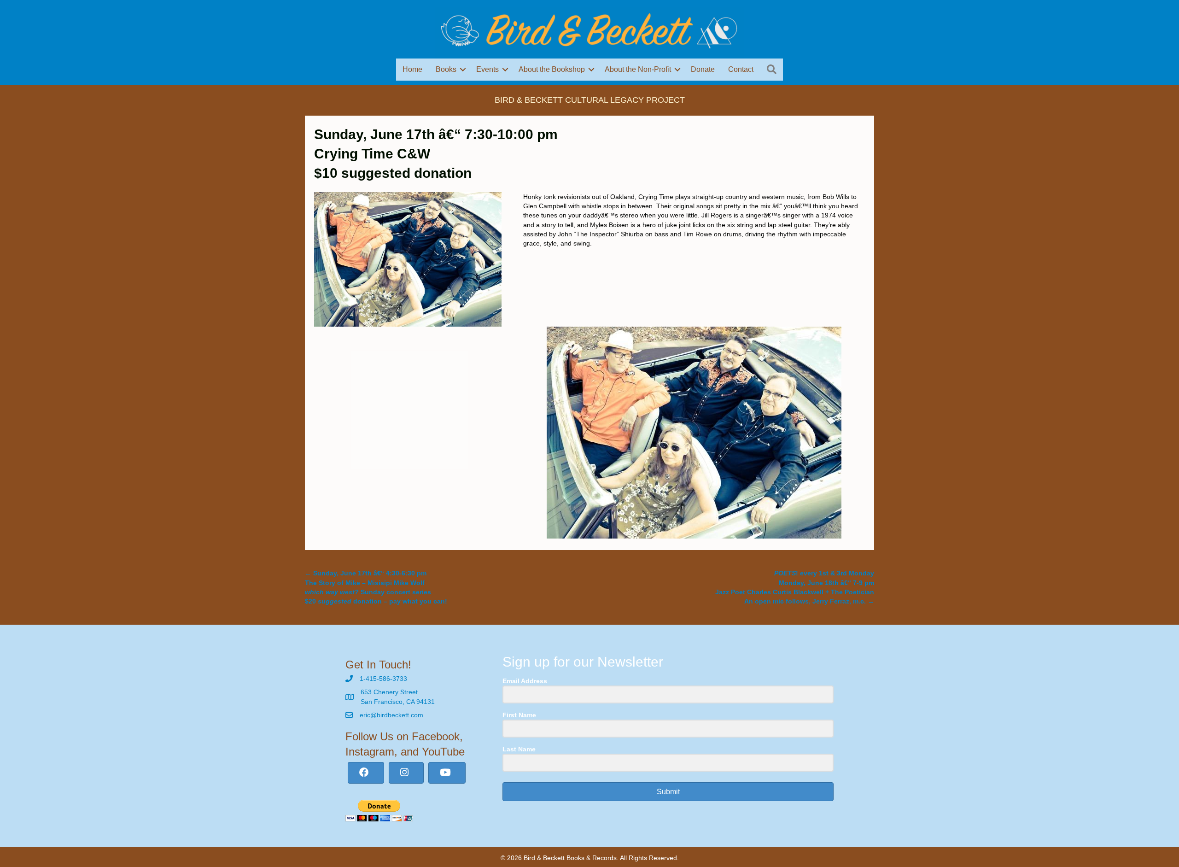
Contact (740, 69)
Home (412, 69)
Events (487, 69)
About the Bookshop (552, 69)
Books (446, 69)
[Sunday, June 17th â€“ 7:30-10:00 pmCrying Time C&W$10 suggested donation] (408, 259)
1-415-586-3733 (383, 678)
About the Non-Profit (638, 69)
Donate (703, 69)
